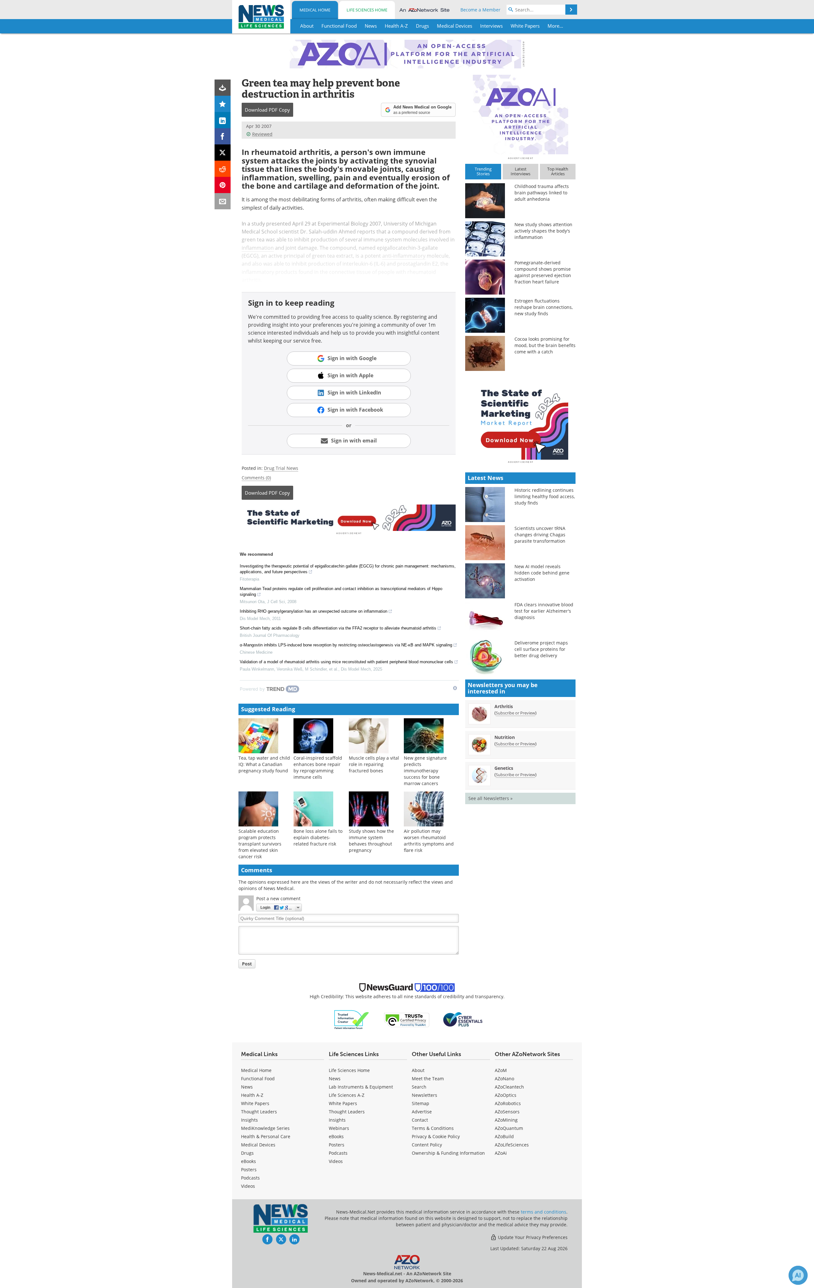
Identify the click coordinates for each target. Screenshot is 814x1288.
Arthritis (503, 706)
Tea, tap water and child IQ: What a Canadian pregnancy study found (264, 764)
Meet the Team (428, 1079)
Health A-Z (252, 1095)
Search (419, 1087)
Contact (420, 1120)
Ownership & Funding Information (448, 1153)
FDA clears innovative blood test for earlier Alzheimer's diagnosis (543, 611)
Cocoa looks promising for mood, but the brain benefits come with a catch (545, 345)
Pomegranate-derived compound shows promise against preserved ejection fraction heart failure (542, 272)
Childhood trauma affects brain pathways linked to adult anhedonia (541, 192)
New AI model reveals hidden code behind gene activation (541, 572)
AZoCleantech (509, 1087)
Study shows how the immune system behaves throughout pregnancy (371, 840)
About (418, 1070)
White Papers (255, 1103)
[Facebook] (223, 136)
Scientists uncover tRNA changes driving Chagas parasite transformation (539, 534)
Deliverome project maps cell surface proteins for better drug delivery (541, 649)
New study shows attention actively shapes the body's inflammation (543, 230)
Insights (249, 1120)
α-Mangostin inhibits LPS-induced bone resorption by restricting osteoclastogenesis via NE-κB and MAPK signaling (346, 645)
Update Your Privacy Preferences (532, 1237)
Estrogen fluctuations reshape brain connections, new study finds (543, 307)
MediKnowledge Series (265, 1128)
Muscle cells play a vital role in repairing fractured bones (374, 764)
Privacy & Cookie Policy (436, 1136)
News (247, 1087)
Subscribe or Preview (515, 713)
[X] (223, 152)
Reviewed (262, 134)
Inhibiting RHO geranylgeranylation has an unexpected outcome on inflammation (313, 611)
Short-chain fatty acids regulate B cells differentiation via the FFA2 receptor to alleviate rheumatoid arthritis (338, 628)
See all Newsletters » (490, 798)
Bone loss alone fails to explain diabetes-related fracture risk (317, 837)
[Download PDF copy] (223, 88)
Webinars (339, 1128)
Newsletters (424, 1095)
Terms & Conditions (433, 1128)
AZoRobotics (508, 1103)
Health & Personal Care (265, 1136)
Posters (249, 1169)
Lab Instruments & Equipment (361, 1087)
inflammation (258, 247)
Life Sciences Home (367, 10)
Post (247, 964)
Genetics (503, 768)
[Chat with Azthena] (798, 1275)
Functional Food (258, 1079)
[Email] (223, 201)
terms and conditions (543, 1212)
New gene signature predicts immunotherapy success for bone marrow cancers (425, 770)
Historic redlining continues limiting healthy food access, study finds (544, 496)
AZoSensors (507, 1112)
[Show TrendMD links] (455, 688)
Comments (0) (256, 478)
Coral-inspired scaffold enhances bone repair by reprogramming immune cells (317, 767)
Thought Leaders (259, 1112)
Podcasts (250, 1178)
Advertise (422, 1112)
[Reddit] (223, 169)
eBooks (248, 1161)
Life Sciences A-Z (346, 1095)
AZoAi (501, 1153)
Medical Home (315, 10)
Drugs (247, 1153)
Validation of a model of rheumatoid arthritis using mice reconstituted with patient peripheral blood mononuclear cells (346, 661)
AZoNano (504, 1079)
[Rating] (223, 104)
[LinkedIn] (223, 120)
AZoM (501, 1070)
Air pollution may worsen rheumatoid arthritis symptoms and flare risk (429, 840)
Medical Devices (258, 1145)
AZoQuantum (509, 1128)
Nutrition (504, 737)
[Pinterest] (223, 185)
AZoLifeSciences (512, 1145)
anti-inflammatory (403, 255)
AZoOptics (505, 1095)
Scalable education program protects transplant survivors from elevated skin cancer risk (259, 844)
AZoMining (506, 1120)
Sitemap (420, 1103)
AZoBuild (504, 1136)
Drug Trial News (281, 468)
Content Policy (427, 1145)
